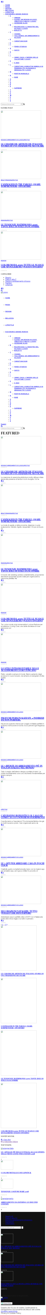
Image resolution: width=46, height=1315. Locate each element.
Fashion (8, 180)
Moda (7, 7)
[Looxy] (4, 1297)
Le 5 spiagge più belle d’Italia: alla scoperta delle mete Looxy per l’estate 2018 (22, 1153)
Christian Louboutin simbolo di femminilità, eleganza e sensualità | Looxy (28, 68)
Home (7, 5)
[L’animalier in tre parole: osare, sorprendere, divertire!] (21, 178)
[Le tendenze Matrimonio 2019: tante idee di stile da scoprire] (21, 219)
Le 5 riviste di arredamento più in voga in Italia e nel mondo (21, 766)
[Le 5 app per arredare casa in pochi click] (21, 855)
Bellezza (9, 10)
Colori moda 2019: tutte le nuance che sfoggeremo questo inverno (22, 265)
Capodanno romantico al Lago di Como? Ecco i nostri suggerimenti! (23, 816)
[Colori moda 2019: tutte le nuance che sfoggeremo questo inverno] (21, 259)
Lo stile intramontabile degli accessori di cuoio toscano (20, 669)
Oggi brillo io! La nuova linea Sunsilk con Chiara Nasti (21, 1285)
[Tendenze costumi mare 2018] (7, 1188)
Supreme (18, 88)
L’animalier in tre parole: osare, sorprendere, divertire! (21, 185)
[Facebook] (1, 2)
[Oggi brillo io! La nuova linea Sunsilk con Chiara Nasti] (7, 1280)
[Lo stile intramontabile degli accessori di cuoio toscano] (21, 660)
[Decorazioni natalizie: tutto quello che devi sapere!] (21, 903)
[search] (2, 290)
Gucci (16, 50)
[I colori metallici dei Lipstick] (7, 1169)
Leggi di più (12, 1311)
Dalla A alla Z (10, 279)
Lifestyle (9, 12)
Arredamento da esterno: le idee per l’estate (19, 1203)
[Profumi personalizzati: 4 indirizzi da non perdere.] (21, 710)
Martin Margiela (21, 73)
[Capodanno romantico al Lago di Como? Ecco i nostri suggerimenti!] (21, 808)
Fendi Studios (20, 46)
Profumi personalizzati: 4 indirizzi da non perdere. (22, 718)
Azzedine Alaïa (20, 23)
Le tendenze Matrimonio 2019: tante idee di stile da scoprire (20, 225)
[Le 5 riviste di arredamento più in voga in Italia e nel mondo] (21, 758)
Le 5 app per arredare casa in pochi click (22, 864)
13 (6, 924)
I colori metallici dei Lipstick (16, 1172)
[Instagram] (2, 2)
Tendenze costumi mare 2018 (15, 1191)
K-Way (16, 63)
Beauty (3, 180)
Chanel (17, 34)
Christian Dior (20, 41)
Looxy (3, 424)
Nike (16, 77)
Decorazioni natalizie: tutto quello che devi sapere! (19, 911)
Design (8, 8)
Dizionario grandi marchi (16, 14)
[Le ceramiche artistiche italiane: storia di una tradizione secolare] (21, 138)
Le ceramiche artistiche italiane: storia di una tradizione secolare (22, 144)
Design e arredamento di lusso (12, 140)
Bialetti (18, 30)
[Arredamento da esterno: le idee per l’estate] (7, 1199)
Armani (17, 18)
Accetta (4, 1311)
